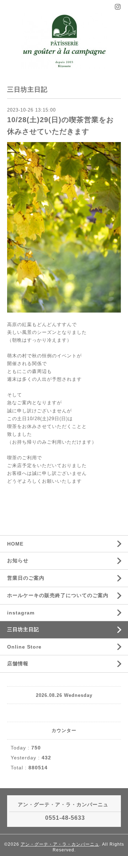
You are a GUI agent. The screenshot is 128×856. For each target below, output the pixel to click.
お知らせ (17, 560)
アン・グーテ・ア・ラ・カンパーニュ (60, 844)
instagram (20, 613)
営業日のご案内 (25, 578)
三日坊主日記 (23, 629)
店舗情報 (17, 663)
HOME (15, 544)
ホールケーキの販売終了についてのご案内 (57, 595)
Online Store (24, 647)
